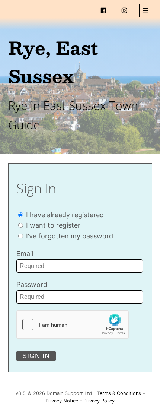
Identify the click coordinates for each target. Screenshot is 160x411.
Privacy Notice (61, 401)
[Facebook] (103, 10)
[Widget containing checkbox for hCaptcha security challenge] (72, 324)
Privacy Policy (99, 401)
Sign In (36, 356)
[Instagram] (124, 10)
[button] (145, 10)
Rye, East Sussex (53, 62)
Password (31, 284)
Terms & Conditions (119, 393)
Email (24, 253)
